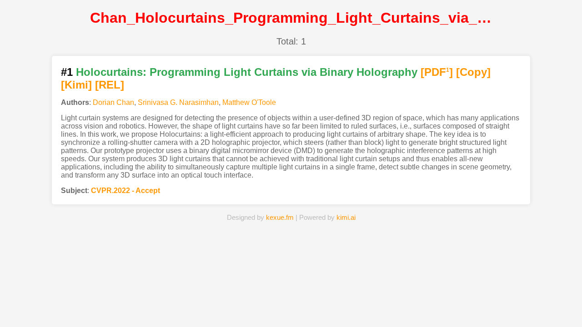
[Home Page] (198, 306)
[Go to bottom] (558, 315)
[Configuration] (337, 306)
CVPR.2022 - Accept (125, 190)
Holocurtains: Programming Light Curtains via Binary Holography (246, 72)
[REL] (109, 85)
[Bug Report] (384, 306)
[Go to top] (558, 298)
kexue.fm (280, 217)
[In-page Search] (244, 306)
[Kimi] (76, 85)
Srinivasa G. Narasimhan (178, 102)
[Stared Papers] (291, 306)
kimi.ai (346, 217)
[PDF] (437, 72)
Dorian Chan (113, 102)
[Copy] (473, 72)
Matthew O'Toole (249, 102)
